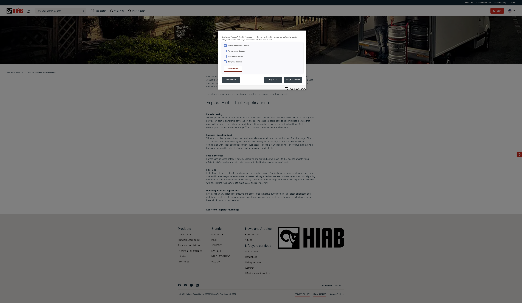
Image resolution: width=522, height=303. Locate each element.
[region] (262, 60)
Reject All (273, 80)
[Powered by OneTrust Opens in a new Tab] (294, 88)
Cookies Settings (233, 69)
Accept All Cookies (293, 80)
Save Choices (231, 80)
